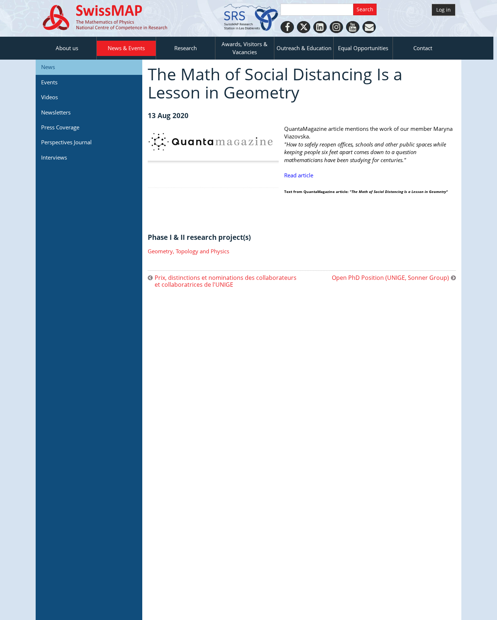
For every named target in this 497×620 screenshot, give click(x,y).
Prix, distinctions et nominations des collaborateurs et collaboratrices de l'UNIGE (226, 281)
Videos (49, 97)
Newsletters (56, 112)
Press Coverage (60, 127)
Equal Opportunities (363, 48)
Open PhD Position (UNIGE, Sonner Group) (390, 277)
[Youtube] (352, 27)
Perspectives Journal (66, 142)
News (48, 67)
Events (49, 82)
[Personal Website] (369, 27)
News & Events (126, 48)
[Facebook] (287, 27)
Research (185, 48)
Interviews (54, 157)
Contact (422, 48)
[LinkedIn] (320, 27)
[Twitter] (303, 27)
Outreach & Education (304, 48)
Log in (443, 9)
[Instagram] (336, 27)
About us (67, 48)
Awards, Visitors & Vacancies (244, 47)
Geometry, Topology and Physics (188, 251)
